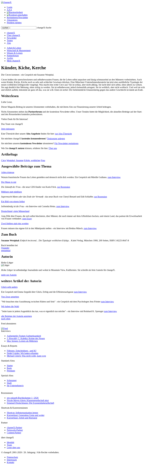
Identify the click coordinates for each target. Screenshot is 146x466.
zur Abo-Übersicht (63, 133)
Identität (10, 442)
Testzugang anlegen (56, 138)
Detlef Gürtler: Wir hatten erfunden (22, 353)
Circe (3, 160)
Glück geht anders (9, 287)
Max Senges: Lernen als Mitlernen (22, 341)
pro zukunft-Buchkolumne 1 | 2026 (22, 398)
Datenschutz (12, 457)
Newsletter (12, 38)
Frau (43, 160)
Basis (9, 368)
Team (9, 445)
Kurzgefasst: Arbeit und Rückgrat (22, 418)
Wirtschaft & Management (19, 50)
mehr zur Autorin (9, 275)
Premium (11, 370)
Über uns (53, 148)
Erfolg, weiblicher (32, 160)
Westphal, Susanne (15, 160)
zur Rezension (63, 187)
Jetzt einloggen (8, 129)
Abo (9, 43)
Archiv (10, 58)
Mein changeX (13, 61)
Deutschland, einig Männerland (15, 211)
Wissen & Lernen (15, 53)
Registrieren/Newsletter (17, 17)
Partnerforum (13, 55)
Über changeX (13, 35)
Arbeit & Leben (14, 48)
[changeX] (6, 2)
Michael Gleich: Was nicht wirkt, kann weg (26, 356)
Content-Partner (14, 432)
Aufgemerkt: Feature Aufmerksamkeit (24, 336)
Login (9, 7)
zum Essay (27, 218)
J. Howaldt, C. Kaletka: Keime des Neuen (26, 338)
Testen (10, 40)
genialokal (5, 250)
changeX (11, 33)
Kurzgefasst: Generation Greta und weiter (25, 415)
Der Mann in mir (8, 182)
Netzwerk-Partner (15, 430)
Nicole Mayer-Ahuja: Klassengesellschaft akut (28, 400)
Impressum (12, 460)
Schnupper (12, 380)
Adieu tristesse (7, 172)
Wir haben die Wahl (10, 306)
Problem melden (14, 22)
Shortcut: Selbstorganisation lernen (22, 412)
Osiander (5, 248)
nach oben (5, 319)
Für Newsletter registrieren (66, 143)
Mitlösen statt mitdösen (11, 192)
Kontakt (10, 462)
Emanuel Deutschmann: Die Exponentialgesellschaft (30, 403)
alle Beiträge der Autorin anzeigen (16, 316)
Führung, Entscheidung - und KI (21, 351)
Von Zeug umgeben (10, 297)
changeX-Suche (44, 27)
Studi (9, 383)
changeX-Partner (14, 427)
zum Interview (114, 177)
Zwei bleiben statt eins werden (15, 223)
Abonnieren (12, 20)
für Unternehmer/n (15, 385)
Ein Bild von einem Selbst (13, 201)
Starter (10, 365)
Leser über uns (13, 447)
